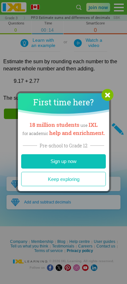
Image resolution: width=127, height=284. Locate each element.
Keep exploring (63, 179)
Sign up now (63, 161)
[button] (107, 95)
